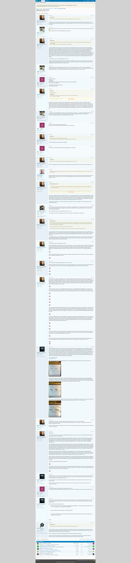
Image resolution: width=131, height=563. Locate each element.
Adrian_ (40, 554)
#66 (93, 241)
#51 (93, 15)
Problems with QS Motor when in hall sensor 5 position (50, 551)
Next (46, 13)
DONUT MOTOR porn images (45, 543)
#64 (93, 205)
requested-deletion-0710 (43, 546)
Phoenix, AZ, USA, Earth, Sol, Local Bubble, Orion (42, 216)
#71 (93, 431)
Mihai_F (40, 549)
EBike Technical (50, 552)
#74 (93, 498)
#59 (93, 134)
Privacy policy (85, 560)
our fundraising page (50, 6)
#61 (93, 157)
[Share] (91, 15)
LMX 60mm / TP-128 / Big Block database (47, 545)
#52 (93, 27)
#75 (93, 522)
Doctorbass (41, 544)
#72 (93, 474)
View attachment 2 (52, 358)
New (38, 2)
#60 (93, 146)
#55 (93, 77)
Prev (38, 13)
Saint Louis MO (42, 356)
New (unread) (43, 2)
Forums (43, 0)
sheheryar (90, 544)
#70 (93, 419)
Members (47, 0)
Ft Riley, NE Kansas (42, 179)
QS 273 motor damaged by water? (46, 553)
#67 (93, 261)
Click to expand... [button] (71, 98)
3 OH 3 (41, 24)
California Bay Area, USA (43, 533)
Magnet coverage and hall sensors (46, 548)
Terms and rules (79, 560)
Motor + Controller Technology (53, 544)
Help (89, 560)
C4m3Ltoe (41, 552)
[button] (49, 1)
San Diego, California (43, 36)
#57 (93, 111)
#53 (93, 38)
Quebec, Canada (42, 86)
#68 (93, 277)
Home (40, 0)
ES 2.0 (38, 560)
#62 (93, 169)
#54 (93, 65)
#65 (93, 219)
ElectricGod (39, 11)
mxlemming (90, 554)
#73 (93, 486)
